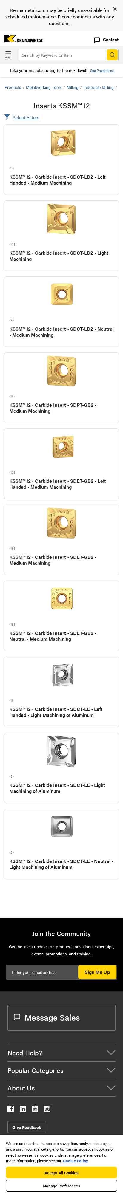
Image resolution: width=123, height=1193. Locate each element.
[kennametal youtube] (35, 1110)
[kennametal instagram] (47, 1110)
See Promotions (101, 70)
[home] (21, 40)
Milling (73, 87)
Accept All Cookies (61, 1172)
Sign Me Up (97, 971)
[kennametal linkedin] (23, 1110)
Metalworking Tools (44, 87)
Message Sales (52, 1017)
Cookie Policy (75, 1160)
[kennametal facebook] (10, 1110)
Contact (111, 39)
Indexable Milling (98, 87)
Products (12, 87)
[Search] (112, 54)
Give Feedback (26, 1127)
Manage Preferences (61, 1186)
